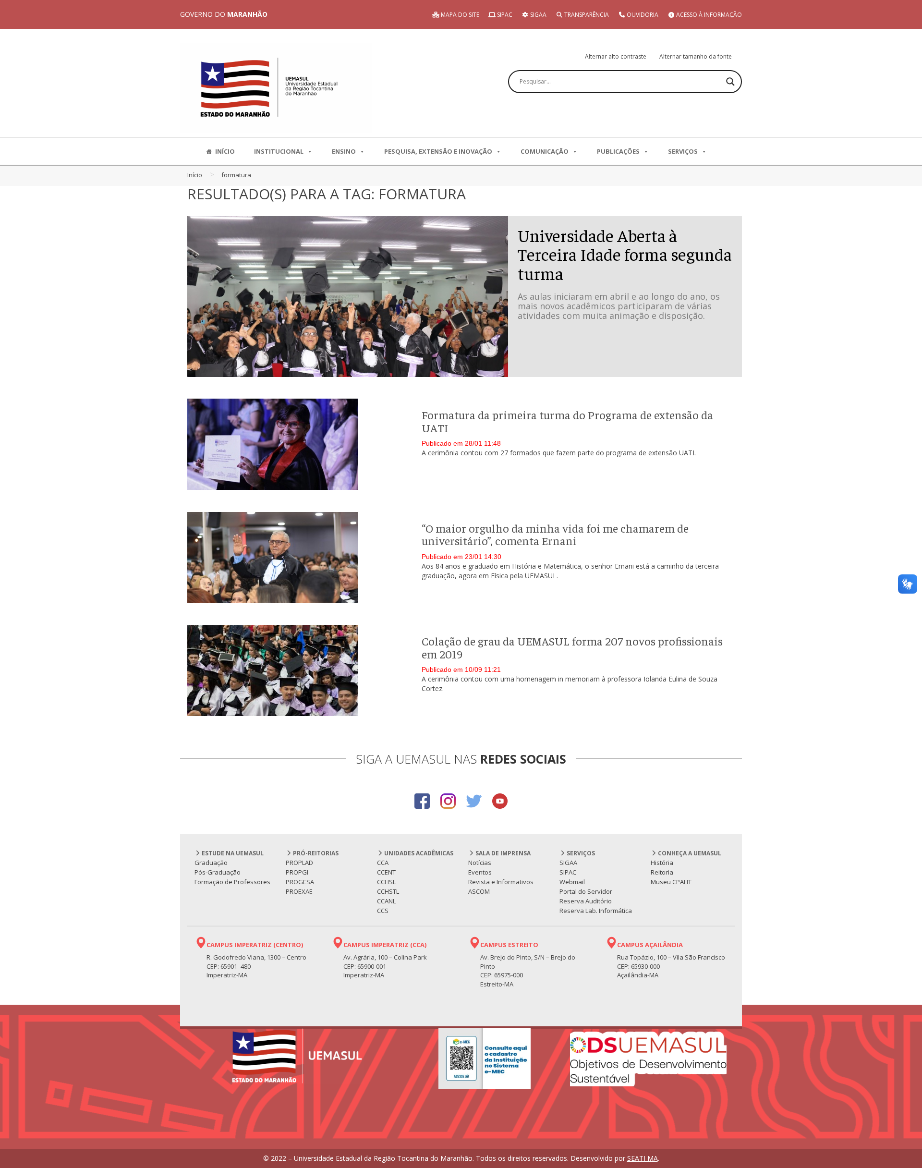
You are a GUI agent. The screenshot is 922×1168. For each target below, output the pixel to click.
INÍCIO (225, 151)
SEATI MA (642, 1158)
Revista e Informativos (501, 881)
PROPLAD (299, 862)
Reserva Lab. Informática (595, 910)
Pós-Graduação (217, 872)
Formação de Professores (232, 881)
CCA (382, 862)
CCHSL (386, 881)
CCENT (386, 872)
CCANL (386, 901)
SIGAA (537, 15)
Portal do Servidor (585, 891)
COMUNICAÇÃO (545, 151)
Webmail (572, 881)
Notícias (479, 862)
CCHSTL (388, 891)
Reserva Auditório (585, 901)
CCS (382, 910)
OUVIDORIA (641, 15)
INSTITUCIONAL (278, 151)
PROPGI (297, 872)
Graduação (211, 862)
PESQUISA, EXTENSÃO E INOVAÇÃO (438, 151)
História (662, 862)
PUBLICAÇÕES (618, 151)
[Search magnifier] (730, 81)
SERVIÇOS (683, 151)
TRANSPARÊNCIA (586, 15)
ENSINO (344, 151)
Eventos (480, 872)
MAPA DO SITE (459, 15)
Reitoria (662, 872)
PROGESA (300, 881)
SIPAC (504, 15)
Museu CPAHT (671, 881)
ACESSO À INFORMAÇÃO (708, 15)
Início (194, 174)
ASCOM (479, 891)
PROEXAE (299, 891)
